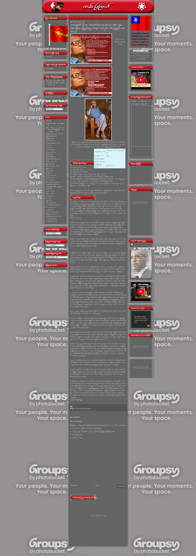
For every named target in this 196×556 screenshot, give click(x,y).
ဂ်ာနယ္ (48, 145)
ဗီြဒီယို (48, 177)
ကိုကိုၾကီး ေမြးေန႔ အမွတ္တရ (55, 123)
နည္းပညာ (49, 164)
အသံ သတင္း (50, 207)
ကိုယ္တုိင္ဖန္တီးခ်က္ (50, 136)
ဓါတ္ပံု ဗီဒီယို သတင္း (52, 159)
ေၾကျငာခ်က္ (50, 221)
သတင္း (48, 191)
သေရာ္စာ (48, 196)
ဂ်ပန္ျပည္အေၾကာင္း (52, 143)
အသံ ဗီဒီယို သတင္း (52, 205)
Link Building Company (111, 551)
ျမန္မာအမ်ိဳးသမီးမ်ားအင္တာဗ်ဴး (53, 186)
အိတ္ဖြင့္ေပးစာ (50, 214)
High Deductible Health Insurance (98, 553)
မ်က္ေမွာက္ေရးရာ (51, 182)
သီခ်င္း (48, 193)
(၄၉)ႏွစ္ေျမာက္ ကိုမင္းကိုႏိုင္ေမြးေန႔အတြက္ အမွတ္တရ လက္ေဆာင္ (55, 82)
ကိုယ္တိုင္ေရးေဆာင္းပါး (53, 134)
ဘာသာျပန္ (49, 180)
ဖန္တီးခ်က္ (48, 168)
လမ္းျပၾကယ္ (93, 551)
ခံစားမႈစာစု (49, 140)
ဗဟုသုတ (48, 170)
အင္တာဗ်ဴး (48, 200)
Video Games (86, 553)
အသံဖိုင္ (48, 209)
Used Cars (110, 553)
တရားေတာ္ (50, 152)
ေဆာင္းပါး (49, 219)
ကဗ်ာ (47, 121)
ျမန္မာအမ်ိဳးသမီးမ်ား (51, 184)
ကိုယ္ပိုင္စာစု (48, 138)
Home (97, 485)
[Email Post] (71, 406)
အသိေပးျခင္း (51, 212)
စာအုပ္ (48, 147)
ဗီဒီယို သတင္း (50, 175)
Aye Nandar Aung (85, 408)
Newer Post (74, 485)
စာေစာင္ (48, 150)
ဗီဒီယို (47, 173)
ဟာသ (47, 198)
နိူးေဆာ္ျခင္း (51, 166)
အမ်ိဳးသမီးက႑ (50, 202)
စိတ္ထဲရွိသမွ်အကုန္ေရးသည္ (53, 97)
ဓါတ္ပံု (47, 154)
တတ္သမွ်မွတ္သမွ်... (50, 68)
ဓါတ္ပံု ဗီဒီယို (49, 157)
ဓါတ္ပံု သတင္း (50, 161)
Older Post (121, 486)
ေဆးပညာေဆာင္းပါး (53, 216)
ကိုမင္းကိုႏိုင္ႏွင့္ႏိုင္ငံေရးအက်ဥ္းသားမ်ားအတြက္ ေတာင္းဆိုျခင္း (55, 129)
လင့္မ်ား (48, 189)
